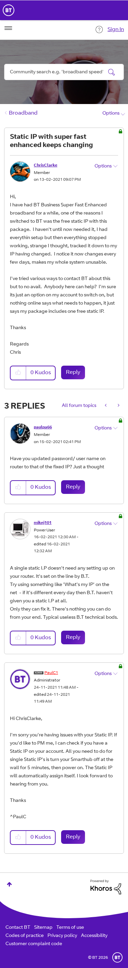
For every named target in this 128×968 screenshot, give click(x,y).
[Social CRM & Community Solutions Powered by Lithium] (105, 887)
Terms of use (70, 927)
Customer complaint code (33, 944)
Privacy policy (62, 936)
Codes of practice (24, 936)
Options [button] (110, 113)
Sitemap (43, 927)
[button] (18, 373)
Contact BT (17, 927)
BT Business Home (8, 10)
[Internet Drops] (118, 405)
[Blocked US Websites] (106, 405)
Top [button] (9, 884)
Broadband (23, 113)
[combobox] (64, 72)
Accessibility (94, 936)
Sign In (116, 29)
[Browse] (8, 28)
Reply (73, 372)
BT (117, 957)
